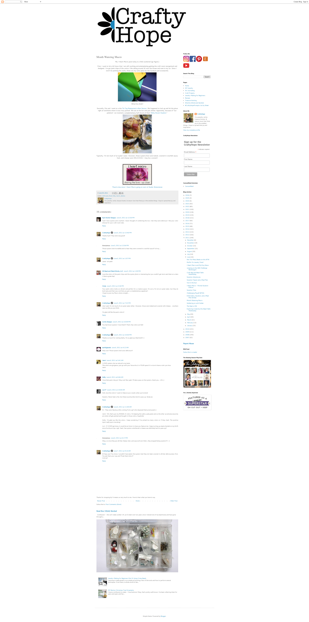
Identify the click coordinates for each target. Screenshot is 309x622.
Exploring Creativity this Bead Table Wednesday (198, 310)
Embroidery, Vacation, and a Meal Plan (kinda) (198, 296)
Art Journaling (190, 90)
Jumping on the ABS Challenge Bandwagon (197, 269)
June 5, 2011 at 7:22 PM (122, 303)
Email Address (190, 152)
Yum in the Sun (192, 283)
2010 (187, 329)
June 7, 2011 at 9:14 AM (122, 451)
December (190, 240)
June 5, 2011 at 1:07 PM (122, 258)
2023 (187, 204)
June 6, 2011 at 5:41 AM (114, 360)
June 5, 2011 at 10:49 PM (122, 322)
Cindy (104, 286)
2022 (187, 206)
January (190, 325)
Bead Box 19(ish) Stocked (106, 511)
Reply (104, 226)
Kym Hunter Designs (109, 218)
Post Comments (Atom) (113, 504)
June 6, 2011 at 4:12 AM (120, 347)
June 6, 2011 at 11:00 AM (123, 407)
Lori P (104, 390)
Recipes (187, 98)
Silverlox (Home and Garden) (194, 103)
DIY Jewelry (189, 88)
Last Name (188, 166)
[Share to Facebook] (120, 193)
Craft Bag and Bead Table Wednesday (195, 273)
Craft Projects (190, 93)
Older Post (174, 501)
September (191, 248)
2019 (187, 215)
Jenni (104, 360)
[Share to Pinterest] (122, 193)
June (189, 257)
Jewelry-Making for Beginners (195, 95)
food (110, 196)
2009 (187, 332)
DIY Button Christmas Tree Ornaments (121, 590)
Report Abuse (188, 343)
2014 (187, 229)
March (189, 320)
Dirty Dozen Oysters (158, 113)
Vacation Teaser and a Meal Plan (197, 280)
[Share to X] (118, 193)
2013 (187, 232)
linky (114, 196)
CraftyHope (106, 233)
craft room (105, 196)
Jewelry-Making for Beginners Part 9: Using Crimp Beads (127, 578)
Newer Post (101, 501)
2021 (187, 209)
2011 (187, 238)
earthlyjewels (106, 347)
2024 (187, 201)
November (190, 243)
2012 (187, 235)
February (190, 323)
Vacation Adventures (193, 277)
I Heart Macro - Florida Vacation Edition (197, 286)
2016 (187, 223)
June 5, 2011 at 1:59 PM (132, 271)
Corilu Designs (107, 322)
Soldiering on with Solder (195, 303)
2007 (187, 337)
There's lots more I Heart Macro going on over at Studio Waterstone (137, 187)
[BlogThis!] (115, 193)
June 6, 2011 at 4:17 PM (119, 438)
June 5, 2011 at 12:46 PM (123, 233)
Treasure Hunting (191, 100)
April (189, 317)
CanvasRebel (189, 186)
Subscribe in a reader (190, 352)
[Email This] (113, 193)
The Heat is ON (192, 306)
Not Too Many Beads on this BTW (198, 259)
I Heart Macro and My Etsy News (198, 265)
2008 (187, 335)
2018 (187, 218)
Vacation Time (191, 290)
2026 (187, 195)
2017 (187, 221)
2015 (187, 226)
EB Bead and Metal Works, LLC (112, 271)
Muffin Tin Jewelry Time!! (195, 262)
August (189, 251)
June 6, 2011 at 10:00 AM (116, 390)
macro (118, 196)
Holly (104, 377)
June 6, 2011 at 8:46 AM (114, 377)
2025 (187, 198)
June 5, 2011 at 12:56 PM (120, 245)
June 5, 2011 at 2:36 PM (115, 286)
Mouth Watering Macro (194, 300)
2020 (187, 212)
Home (138, 501)
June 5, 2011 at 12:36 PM (125, 218)
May (188, 314)
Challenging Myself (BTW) (195, 293)
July (188, 254)
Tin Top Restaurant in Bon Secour (134, 108)
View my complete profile (191, 130)
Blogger (163, 616)
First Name (188, 159)
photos (123, 196)
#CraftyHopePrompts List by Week (197, 105)
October (190, 246)
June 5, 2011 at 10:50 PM (123, 335)
